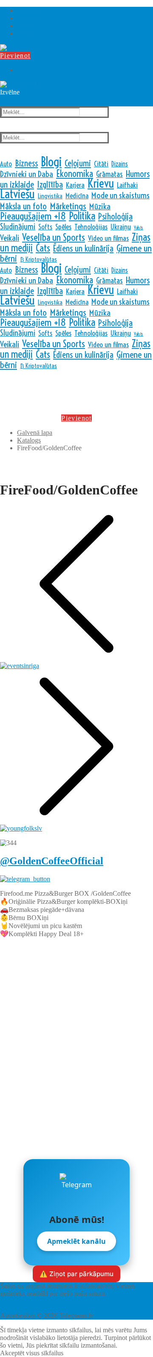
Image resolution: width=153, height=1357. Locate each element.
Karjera (75, 185)
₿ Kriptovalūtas (38, 259)
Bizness (26, 163)
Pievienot (15, 55)
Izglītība (50, 184)
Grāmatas (109, 174)
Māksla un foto (23, 206)
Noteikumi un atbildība (77, 1301)
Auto (6, 164)
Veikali (9, 238)
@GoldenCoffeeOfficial (51, 860)
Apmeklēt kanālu (76, 1241)
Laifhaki (127, 184)
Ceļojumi (78, 163)
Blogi (51, 162)
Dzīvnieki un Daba (26, 174)
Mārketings (68, 205)
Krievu (101, 183)
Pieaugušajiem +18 (33, 216)
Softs (45, 226)
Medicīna (76, 195)
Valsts (138, 228)
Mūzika (99, 206)
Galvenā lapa (34, 432)
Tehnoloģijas (91, 226)
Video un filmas (108, 238)
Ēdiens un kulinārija (83, 248)
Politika (82, 215)
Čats (43, 248)
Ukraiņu (120, 226)
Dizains (119, 164)
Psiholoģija (115, 216)
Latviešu (17, 193)
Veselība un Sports (53, 237)
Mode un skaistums (120, 195)
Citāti (101, 163)
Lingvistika (50, 196)
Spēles (63, 226)
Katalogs (29, 440)
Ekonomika (74, 174)
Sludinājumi (17, 226)
